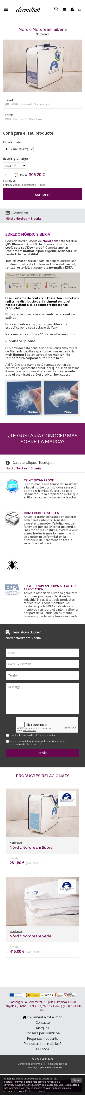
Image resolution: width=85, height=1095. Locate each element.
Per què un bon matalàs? (42, 1044)
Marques (42, 1028)
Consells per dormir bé (42, 1033)
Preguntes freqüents (42, 1039)
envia (42, 753)
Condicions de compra (30, 1063)
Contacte (42, 1023)
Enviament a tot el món (44, 1017)
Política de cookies (57, 1063)
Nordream (42, 34)
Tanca (76, 1080)
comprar (42, 194)
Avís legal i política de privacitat (44, 1067)
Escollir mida (12, 142)
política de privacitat (45, 735)
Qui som (42, 1049)
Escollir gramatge (15, 158)
